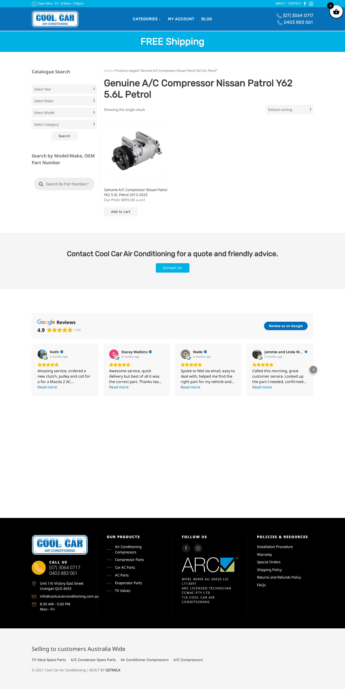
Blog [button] (206, 19)
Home (108, 70)
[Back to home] (55, 19)
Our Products (123, 536)
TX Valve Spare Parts (49, 660)
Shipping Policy (269, 569)
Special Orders (268, 562)
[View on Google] (42, 354)
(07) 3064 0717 (298, 15)
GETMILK (113, 670)
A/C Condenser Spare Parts (93, 660)
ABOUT (281, 3)
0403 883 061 (298, 22)
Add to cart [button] (120, 212)
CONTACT (294, 3)
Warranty (264, 554)
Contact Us (172, 268)
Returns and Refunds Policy (279, 577)
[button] (31, 369)
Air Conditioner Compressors (145, 660)
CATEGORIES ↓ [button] (147, 19)
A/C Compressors (188, 660)
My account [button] (181, 19)
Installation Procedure (275, 546)
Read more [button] (47, 387)
